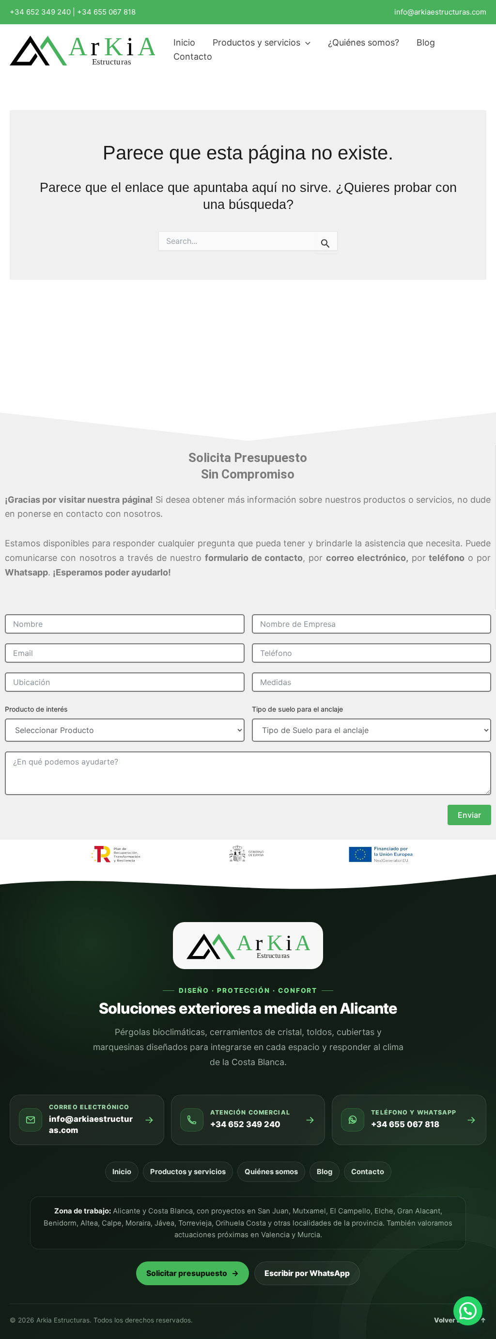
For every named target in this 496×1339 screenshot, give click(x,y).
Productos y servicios (188, 1171)
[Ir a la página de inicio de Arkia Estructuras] (248, 945)
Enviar (469, 815)
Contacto (367, 1171)
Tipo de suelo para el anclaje (297, 709)
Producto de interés (36, 709)
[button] (305, 43)
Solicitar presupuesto (192, 1273)
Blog (324, 1171)
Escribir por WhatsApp (307, 1273)
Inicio (121, 1171)
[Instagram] (482, 50)
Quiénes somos (271, 1171)
